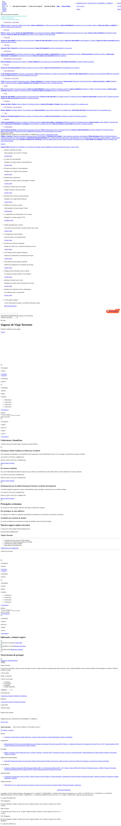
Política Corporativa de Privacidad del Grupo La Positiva (20, 752)
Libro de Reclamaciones (64, 790)
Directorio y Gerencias (31, 737)
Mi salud (6, 30)
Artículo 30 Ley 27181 (97, 744)
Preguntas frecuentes (20, 646)
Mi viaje (6, 64)
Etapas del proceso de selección (26, 785)
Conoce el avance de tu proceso (44, 785)
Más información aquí (10, 306)
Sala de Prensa (42, 737)
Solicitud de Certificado (20, 696)
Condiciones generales (7, 696)
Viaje (5, 113)
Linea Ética (7, 761)
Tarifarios (33, 745)
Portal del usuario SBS (55, 744)
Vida (5, 93)
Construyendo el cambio (18, 737)
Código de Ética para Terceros (67, 761)
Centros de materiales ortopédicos (10, 19)
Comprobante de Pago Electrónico (71, 776)
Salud (5, 86)
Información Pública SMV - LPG (35, 768)
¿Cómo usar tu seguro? (7, 702)
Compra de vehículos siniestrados (13, 768)
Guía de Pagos (16, 776)
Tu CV (15, 785)
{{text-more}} (5, 410)
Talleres (66, 768)
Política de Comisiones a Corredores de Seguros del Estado (92, 761)
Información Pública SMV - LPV (54, 768)
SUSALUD (84, 768)
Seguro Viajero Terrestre (7, 463)
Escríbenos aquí (8, 220)
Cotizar (3, 332)
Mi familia (7, 37)
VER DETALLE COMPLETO (10, 548)
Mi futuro (7, 45)
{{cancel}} (4, 375)
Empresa (6, 119)
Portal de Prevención (110, 768)
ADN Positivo (8, 785)
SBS (24, 768)
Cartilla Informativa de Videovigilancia (93, 752)
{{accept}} (4, 374)
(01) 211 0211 (41, 134)
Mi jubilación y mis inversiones (13, 58)
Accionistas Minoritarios (53, 737)
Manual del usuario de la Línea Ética (21, 761)
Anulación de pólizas (113, 776)
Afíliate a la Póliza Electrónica (53, 776)
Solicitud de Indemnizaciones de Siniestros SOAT (18, 769)
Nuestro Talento (57, 785)
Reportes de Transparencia (83, 744)
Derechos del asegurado (42, 744)
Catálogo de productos (100, 776)
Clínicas (71, 768)
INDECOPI (77, 768)
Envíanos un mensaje (17, 649)
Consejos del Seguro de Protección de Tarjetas (17, 745)
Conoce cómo (8, 165)
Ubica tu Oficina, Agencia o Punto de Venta (32, 776)
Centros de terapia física (7, 17)
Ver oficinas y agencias (7, 730)
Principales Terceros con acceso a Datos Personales (67, 752)
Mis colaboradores (9, 70)
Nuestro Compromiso (66, 737)
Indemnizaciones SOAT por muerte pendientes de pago (19, 744)
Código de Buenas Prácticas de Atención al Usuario (46, 769)
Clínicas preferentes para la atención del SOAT (14, 16)
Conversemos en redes (51, 134)
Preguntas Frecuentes (88, 776)
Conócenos (7, 737)
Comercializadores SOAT (112, 744)
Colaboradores (8, 127)
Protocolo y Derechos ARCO (44, 752)
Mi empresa (7, 51)
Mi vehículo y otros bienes (11, 22)
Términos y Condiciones (69, 744)
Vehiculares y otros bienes (11, 78)
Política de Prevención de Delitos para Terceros (45, 761)
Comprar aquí (8, 156)
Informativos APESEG (10, 778)
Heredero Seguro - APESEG (96, 768)
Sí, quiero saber (18, 642)
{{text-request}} (5, 613)
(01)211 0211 (4, 722)
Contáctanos (7, 776)
